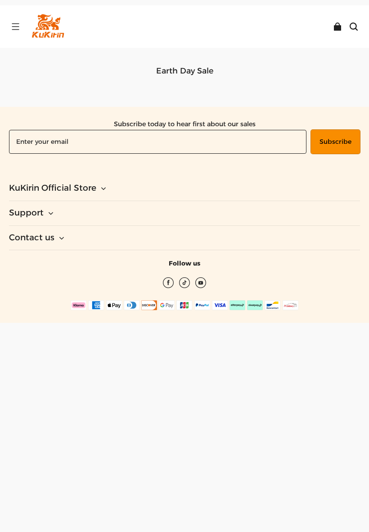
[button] (15, 26)
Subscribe (335, 142)
